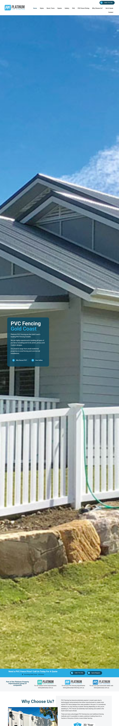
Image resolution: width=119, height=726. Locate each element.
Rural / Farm (51, 8)
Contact (110, 12)
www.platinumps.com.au (101, 688)
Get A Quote (109, 8)
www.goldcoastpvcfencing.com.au (73, 688)
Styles (42, 8)
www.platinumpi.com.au (45, 688)
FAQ (73, 8)
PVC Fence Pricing (83, 8)
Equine (59, 8)
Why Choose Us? (97, 8)
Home (35, 8)
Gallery (67, 8)
